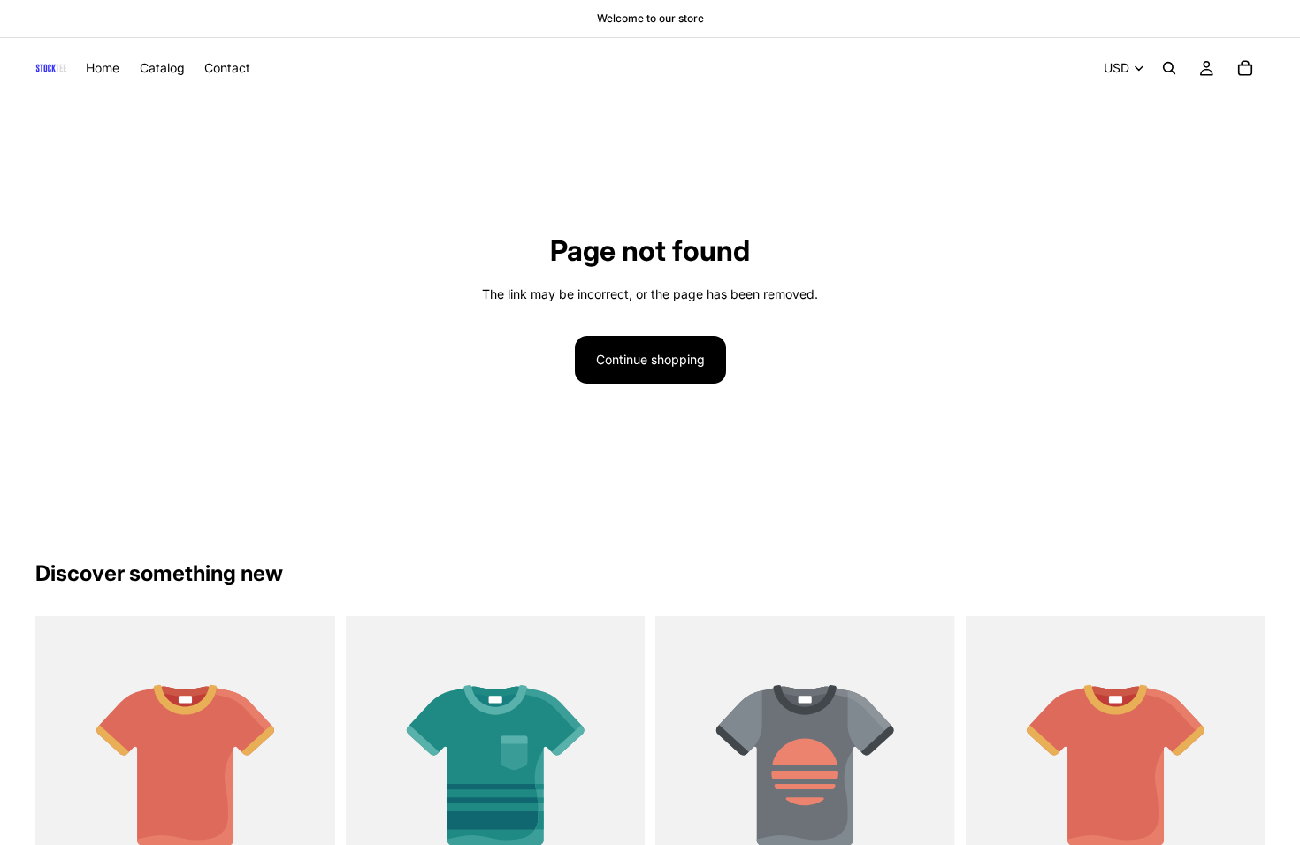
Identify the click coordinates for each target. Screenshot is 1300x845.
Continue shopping (650, 359)
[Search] (1169, 68)
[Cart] (1245, 68)
